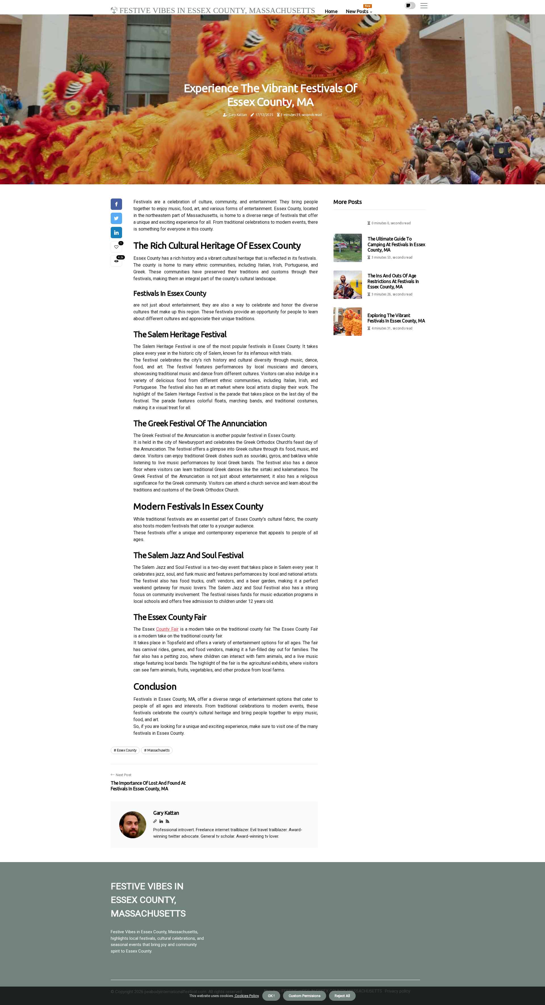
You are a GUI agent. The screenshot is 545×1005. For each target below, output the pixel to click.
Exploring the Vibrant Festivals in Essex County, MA (396, 318)
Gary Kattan (238, 115)
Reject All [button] (342, 996)
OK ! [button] (271, 996)
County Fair (167, 629)
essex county (127, 750)
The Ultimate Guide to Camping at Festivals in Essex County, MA (396, 244)
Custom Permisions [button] (304, 996)
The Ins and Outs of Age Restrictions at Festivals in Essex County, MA (393, 281)
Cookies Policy (246, 996)
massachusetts (158, 750)
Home (331, 11)
